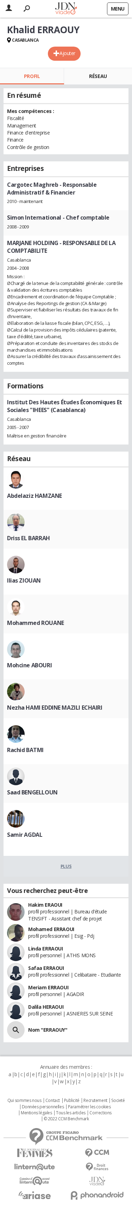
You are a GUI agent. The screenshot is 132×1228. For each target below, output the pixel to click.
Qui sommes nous (24, 1100)
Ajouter (67, 53)
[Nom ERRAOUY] (16, 1030)
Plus (66, 866)
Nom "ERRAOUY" (48, 1029)
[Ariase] (35, 1195)
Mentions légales (36, 1112)
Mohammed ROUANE (35, 623)
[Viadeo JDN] (97, 1181)
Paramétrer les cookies (89, 1106)
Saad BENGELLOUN (32, 792)
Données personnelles (43, 1106)
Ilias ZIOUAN (24, 580)
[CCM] (97, 1153)
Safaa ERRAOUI (46, 968)
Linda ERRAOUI (45, 948)
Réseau (98, 76)
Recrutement (95, 1100)
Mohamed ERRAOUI (51, 929)
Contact (52, 1100)
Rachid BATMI (25, 750)
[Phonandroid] (97, 1195)
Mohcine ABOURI (29, 665)
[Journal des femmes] (35, 1153)
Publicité (72, 1100)
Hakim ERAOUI (45, 904)
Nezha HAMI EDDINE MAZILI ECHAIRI (54, 707)
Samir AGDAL (24, 835)
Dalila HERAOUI (45, 1006)
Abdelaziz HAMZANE (34, 496)
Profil (32, 76)
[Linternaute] (35, 1167)
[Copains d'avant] (35, 1180)
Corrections (100, 1112)
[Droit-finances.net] (97, 1167)
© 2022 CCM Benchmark (66, 1118)
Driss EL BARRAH (28, 538)
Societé (118, 1100)
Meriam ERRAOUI (48, 987)
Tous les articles (71, 1112)
